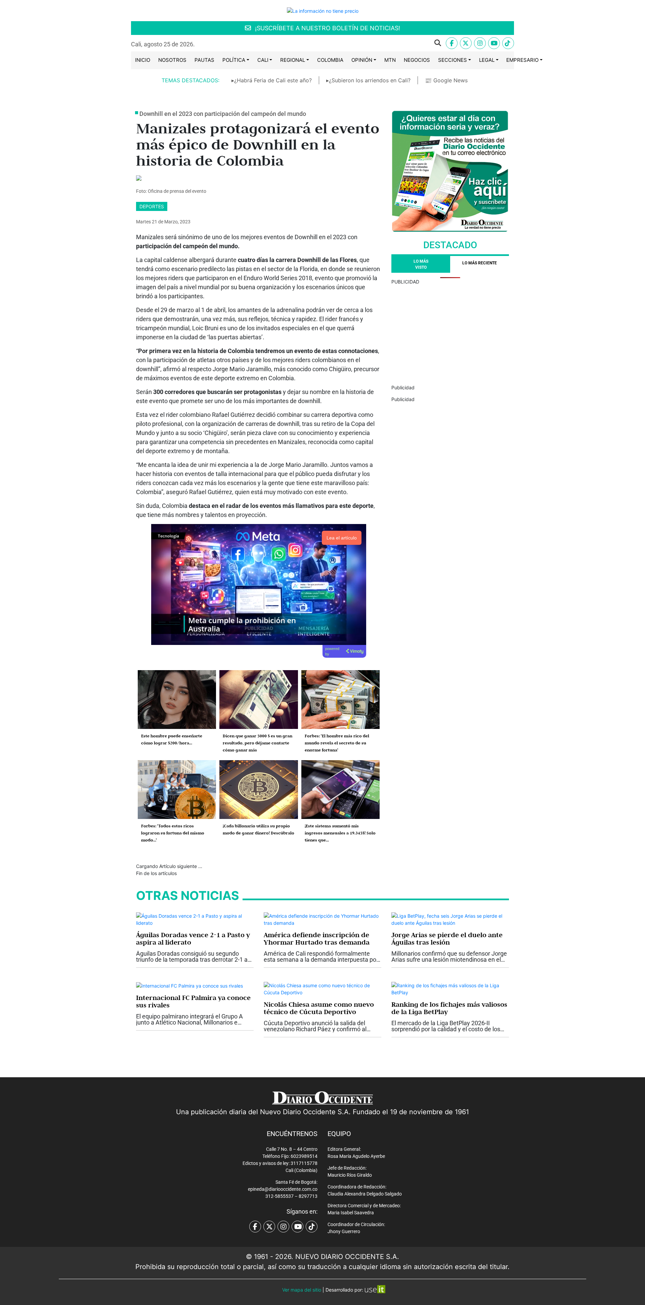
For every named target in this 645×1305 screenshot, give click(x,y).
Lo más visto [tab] (421, 264)
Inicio (142, 60)
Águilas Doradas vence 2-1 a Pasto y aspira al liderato (193, 938)
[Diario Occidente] (322, 10)
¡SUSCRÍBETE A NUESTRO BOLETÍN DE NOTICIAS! (326, 28)
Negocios (417, 60)
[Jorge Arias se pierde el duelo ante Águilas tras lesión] (450, 919)
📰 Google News (446, 80)
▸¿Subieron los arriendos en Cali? (368, 80)
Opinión (361, 60)
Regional (292, 60)
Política (233, 60)
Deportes (151, 206)
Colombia (330, 60)
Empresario (522, 60)
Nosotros (172, 60)
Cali (262, 60)
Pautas (204, 60)
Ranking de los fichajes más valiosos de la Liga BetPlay (449, 1008)
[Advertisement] (450, 332)
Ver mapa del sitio (301, 1290)
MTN (390, 60)
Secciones (452, 60)
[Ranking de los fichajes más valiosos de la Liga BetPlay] (450, 988)
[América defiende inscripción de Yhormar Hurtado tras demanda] (322, 919)
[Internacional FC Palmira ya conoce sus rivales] (189, 985)
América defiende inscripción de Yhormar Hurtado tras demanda (317, 938)
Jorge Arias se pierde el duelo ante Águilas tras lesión (447, 938)
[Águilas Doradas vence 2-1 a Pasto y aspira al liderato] (195, 919)
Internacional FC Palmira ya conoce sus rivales (193, 1001)
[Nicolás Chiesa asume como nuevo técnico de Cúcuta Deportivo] (322, 988)
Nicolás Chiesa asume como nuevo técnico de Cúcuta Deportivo (319, 1008)
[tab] (479, 264)
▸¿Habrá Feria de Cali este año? (271, 80)
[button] (323, 43)
